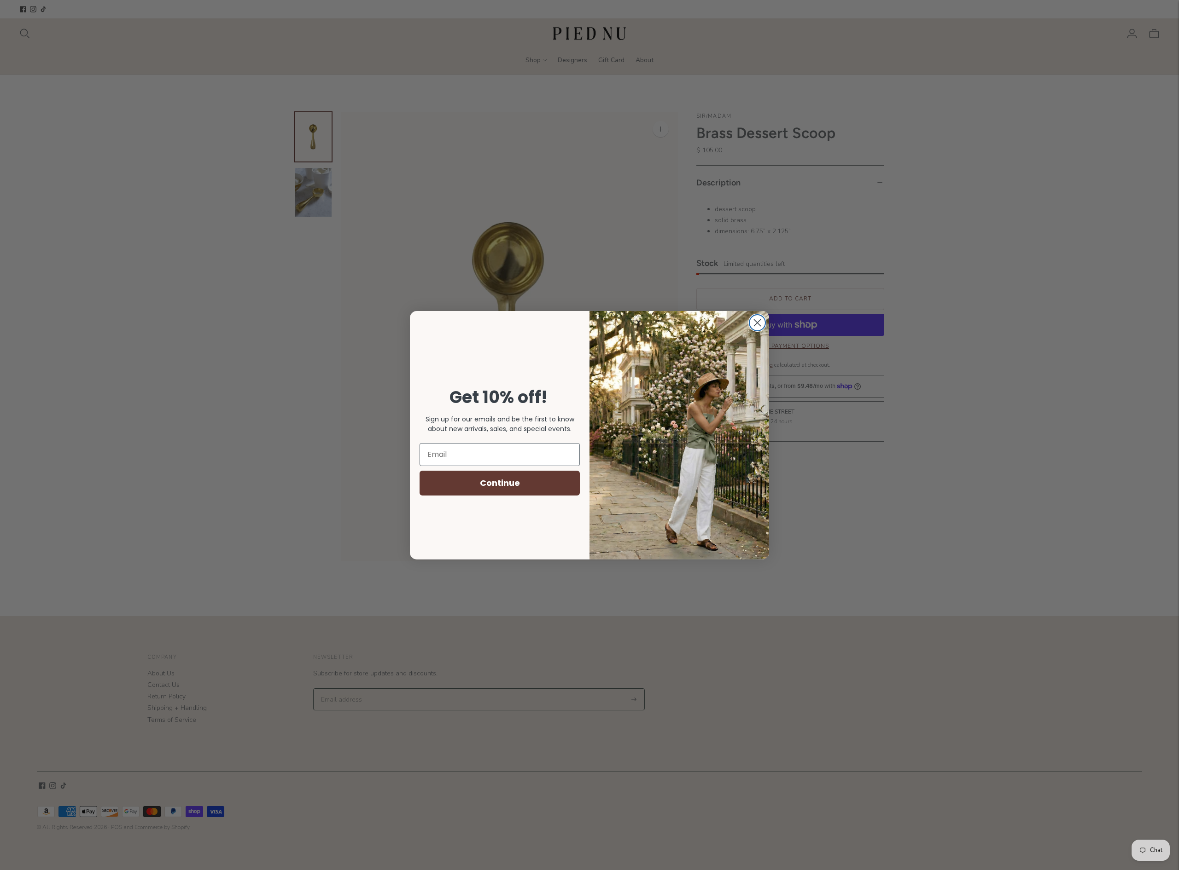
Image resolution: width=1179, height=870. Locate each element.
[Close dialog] (757, 323)
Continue (500, 483)
